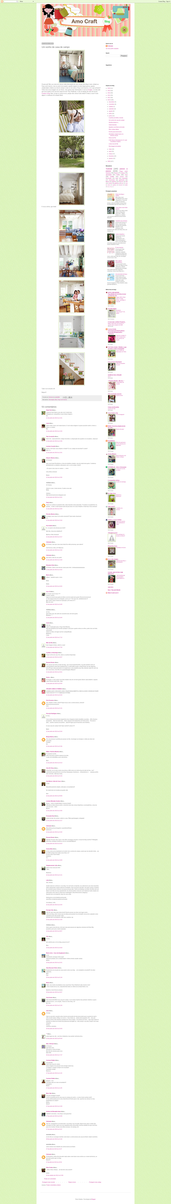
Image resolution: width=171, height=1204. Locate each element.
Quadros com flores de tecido (116, 127)
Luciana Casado (50, 446)
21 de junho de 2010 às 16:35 (54, 604)
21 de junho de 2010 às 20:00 (54, 683)
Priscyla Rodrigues (51, 713)
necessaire (112, 180)
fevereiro (111, 156)
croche (110, 183)
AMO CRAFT (111, 506)
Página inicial (72, 1182)
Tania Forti (49, 410)
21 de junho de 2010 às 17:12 (54, 637)
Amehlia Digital (112, 308)
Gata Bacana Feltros (52, 968)
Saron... (48, 677)
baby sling (109, 186)
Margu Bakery (50, 736)
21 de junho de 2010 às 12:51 (54, 452)
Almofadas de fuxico (121, 547)
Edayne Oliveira (50, 458)
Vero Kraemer (50, 700)
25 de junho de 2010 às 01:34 (54, 977)
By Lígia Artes (112, 493)
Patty (47, 502)
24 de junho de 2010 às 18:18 (54, 947)
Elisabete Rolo (50, 565)
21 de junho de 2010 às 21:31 (54, 708)
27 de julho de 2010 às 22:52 (54, 1162)
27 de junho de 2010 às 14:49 (54, 1106)
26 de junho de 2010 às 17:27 (54, 1055)
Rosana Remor (50, 662)
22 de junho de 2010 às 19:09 (54, 860)
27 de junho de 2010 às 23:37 (54, 1129)
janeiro (111, 158)
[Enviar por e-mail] (64, 397)
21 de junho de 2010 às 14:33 (54, 560)
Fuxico (122, 176)
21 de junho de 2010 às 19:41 (54, 672)
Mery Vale (49, 1093)
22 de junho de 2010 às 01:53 (54, 776)
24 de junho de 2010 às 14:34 (54, 919)
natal (116, 178)
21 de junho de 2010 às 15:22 (54, 569)
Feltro (118, 175)
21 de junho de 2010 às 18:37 (54, 657)
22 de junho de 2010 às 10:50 (54, 810)
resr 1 (109, 376)
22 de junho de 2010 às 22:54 (54, 904)
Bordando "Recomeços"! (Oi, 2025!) (120, 312)
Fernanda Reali (50, 816)
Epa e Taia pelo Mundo (114, 590)
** (46, 1034)
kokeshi (121, 185)
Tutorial (109, 169)
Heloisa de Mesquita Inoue (53, 1111)
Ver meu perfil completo (112, 48)
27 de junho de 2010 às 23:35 (54, 1116)
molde (112, 176)
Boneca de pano (120, 429)
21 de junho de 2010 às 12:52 (54, 477)
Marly (47, 982)
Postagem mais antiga (95, 1182)
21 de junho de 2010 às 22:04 (54, 731)
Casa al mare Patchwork (115, 362)
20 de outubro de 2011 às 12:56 (54, 1175)
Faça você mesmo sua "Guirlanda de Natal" (120, 523)
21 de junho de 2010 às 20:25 (54, 695)
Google (90, 90)
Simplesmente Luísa (52, 865)
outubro (111, 106)
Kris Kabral (49, 525)
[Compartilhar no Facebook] (69, 397)
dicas (56, 399)
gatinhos (116, 183)
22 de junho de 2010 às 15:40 (54, 832)
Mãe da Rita (49, 642)
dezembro (112, 102)
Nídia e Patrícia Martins (52, 751)
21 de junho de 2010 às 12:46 (54, 441)
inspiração (125, 178)
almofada (109, 175)
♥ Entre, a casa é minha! (114, 519)
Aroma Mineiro (112, 454)
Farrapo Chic (49, 910)
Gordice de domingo (121, 481)
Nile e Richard (50, 1043)
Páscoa (121, 181)
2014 (109, 90)
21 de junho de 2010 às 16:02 (54, 586)
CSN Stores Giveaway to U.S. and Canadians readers (118, 140)
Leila (47, 880)
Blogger (93, 1199)
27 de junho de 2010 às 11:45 (54, 1088)
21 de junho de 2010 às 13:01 (54, 497)
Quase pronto (119, 395)
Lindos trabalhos (119, 234)
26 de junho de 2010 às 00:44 (54, 1038)
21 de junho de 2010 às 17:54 (54, 647)
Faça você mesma (62, 399)
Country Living (46, 93)
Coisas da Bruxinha (113, 407)
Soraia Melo (49, 849)
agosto (111, 111)
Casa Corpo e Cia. (113, 413)
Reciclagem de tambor (115, 146)
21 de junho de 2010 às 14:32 (54, 550)
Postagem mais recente (48, 1182)
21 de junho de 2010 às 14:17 (54, 537)
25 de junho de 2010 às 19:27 (54, 992)
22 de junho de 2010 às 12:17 (54, 820)
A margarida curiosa (113, 480)
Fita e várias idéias (114, 129)
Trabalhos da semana (121, 221)
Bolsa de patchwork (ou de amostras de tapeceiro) (121, 444)
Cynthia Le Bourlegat (52, 652)
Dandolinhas (111, 441)
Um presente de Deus (121, 274)
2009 (109, 161)
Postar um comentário (50, 1179)
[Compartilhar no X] (68, 397)
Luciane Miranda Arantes (53, 801)
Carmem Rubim (50, 1060)
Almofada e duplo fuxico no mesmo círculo (116, 134)
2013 (109, 93)
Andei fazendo (113, 125)
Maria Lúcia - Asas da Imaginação (55, 953)
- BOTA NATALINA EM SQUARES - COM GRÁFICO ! (120, 577)
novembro (112, 104)
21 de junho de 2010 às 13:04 (54, 508)
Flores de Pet (112, 138)
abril (110, 151)
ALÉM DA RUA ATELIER (115, 375)
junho (110, 116)
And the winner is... (114, 122)
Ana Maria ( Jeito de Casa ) (53, 781)
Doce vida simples (113, 559)
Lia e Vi (48, 591)
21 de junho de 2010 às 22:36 (54, 746)
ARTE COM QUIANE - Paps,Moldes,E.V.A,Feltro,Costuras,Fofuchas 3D (117, 294)
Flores (116, 173)
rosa (126, 175)
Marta (47, 575)
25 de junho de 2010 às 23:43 (54, 1028)
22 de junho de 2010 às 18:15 (54, 843)
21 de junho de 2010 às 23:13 (54, 762)
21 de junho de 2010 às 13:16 (54, 520)
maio (110, 149)
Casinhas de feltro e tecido (116, 117)
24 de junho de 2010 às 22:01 (54, 962)
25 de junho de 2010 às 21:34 (54, 1005)
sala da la (110, 587)
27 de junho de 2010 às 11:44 (54, 1073)
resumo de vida (111, 408)
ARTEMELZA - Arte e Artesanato (117, 467)
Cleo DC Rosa (50, 768)
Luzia (47, 423)
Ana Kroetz (49, 997)
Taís (47, 936)
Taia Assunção (50, 436)
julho (110, 113)
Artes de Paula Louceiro (114, 394)
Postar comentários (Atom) (53, 1185)
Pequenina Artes (112, 546)
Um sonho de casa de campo (116, 120)
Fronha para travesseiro (115, 131)
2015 (109, 88)
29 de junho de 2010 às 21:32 (54, 1139)
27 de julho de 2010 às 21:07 (54, 1149)
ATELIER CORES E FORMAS (54, 689)
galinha (114, 181)
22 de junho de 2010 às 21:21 (54, 875)
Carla (47, 623)
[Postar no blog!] (66, 397)
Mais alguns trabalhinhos (118, 261)
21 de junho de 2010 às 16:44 (54, 617)
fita (127, 181)
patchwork (121, 180)
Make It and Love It (113, 593)
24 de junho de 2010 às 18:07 (54, 931)
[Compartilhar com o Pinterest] (71, 397)
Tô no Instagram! (120, 414)
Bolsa (107, 181)
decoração (51, 399)
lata (122, 183)
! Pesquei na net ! (113, 533)
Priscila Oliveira (50, 514)
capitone (114, 185)
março (111, 153)
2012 (109, 95)
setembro (111, 109)
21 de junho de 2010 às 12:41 (54, 418)
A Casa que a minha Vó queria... (117, 322)
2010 (109, 100)
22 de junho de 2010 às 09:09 (54, 796)
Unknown (48, 542)
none (47, 1010)
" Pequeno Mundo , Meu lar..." (116, 381)
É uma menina (119, 247)
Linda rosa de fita (113, 144)
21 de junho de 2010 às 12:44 (54, 431)
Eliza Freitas (49, 1167)
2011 (109, 97)
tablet (126, 185)
